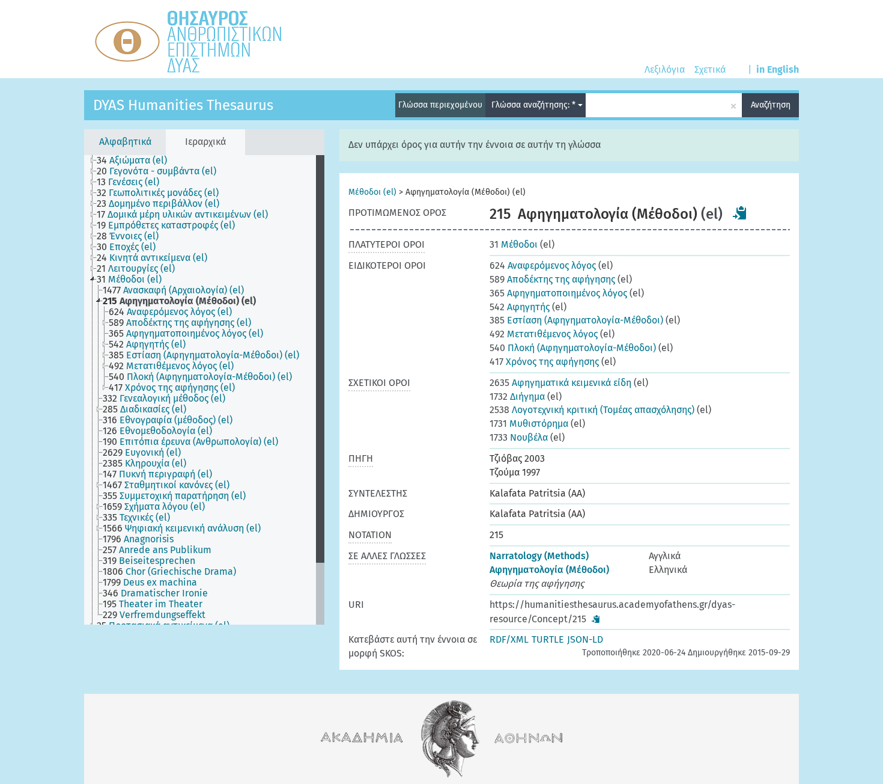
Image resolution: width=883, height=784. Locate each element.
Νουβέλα (519, 437)
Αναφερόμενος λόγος (543, 265)
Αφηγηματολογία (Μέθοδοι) (549, 569)
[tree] (204, 390)
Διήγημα (517, 396)
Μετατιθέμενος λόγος (544, 334)
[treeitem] (137, 160)
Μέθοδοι (514, 244)
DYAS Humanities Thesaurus (183, 105)
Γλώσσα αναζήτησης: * (534, 105)
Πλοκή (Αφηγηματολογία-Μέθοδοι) (573, 348)
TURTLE (548, 639)
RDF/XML (509, 639)
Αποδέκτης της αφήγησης (552, 279)
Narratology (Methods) (539, 556)
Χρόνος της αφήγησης (544, 361)
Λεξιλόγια (665, 69)
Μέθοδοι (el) (372, 192)
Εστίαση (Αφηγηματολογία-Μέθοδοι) (576, 320)
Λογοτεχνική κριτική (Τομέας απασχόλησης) (592, 409)
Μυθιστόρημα (529, 423)
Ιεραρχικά (205, 141)
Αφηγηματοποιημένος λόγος (558, 293)
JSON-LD (585, 639)
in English (777, 69)
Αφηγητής (520, 307)
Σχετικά (710, 69)
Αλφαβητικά (125, 141)
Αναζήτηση (770, 105)
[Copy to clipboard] (740, 212)
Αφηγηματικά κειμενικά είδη (560, 382)
